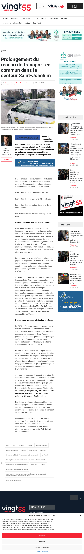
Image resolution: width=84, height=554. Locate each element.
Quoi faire (34, 464)
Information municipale (23, 83)
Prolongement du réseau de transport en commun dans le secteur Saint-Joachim (26, 67)
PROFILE (6, 159)
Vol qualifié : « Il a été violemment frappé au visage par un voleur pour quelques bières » (76, 278)
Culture (43, 18)
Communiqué (9, 83)
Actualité (21, 445)
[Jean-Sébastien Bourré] (6, 140)
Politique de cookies (42, 551)
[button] (81, 515)
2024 (7, 445)
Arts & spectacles (41, 445)
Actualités (14, 18)
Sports (35, 18)
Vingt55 (43, 464)
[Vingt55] (16, 9)
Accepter (42, 535)
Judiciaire (43, 450)
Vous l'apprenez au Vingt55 (14, 480)
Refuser (42, 541)
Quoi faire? (37, 23)
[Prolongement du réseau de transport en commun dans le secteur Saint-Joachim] (28, 106)
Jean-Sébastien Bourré (10, 85)
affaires (30, 445)
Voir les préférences (42, 547)
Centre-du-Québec (12, 450)
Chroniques (54, 18)
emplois (23, 450)
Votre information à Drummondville (17, 469)
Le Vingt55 (45, 455)
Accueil (5, 18)
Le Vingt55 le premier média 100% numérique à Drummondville (25, 460)
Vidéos (27, 23)
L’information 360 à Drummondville (17, 464)
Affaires (64, 18)
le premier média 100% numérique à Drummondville (22, 455)
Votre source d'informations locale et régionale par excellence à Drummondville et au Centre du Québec (26, 474)
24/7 (14, 445)
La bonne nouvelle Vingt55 (12, 23)
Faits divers (26, 18)
